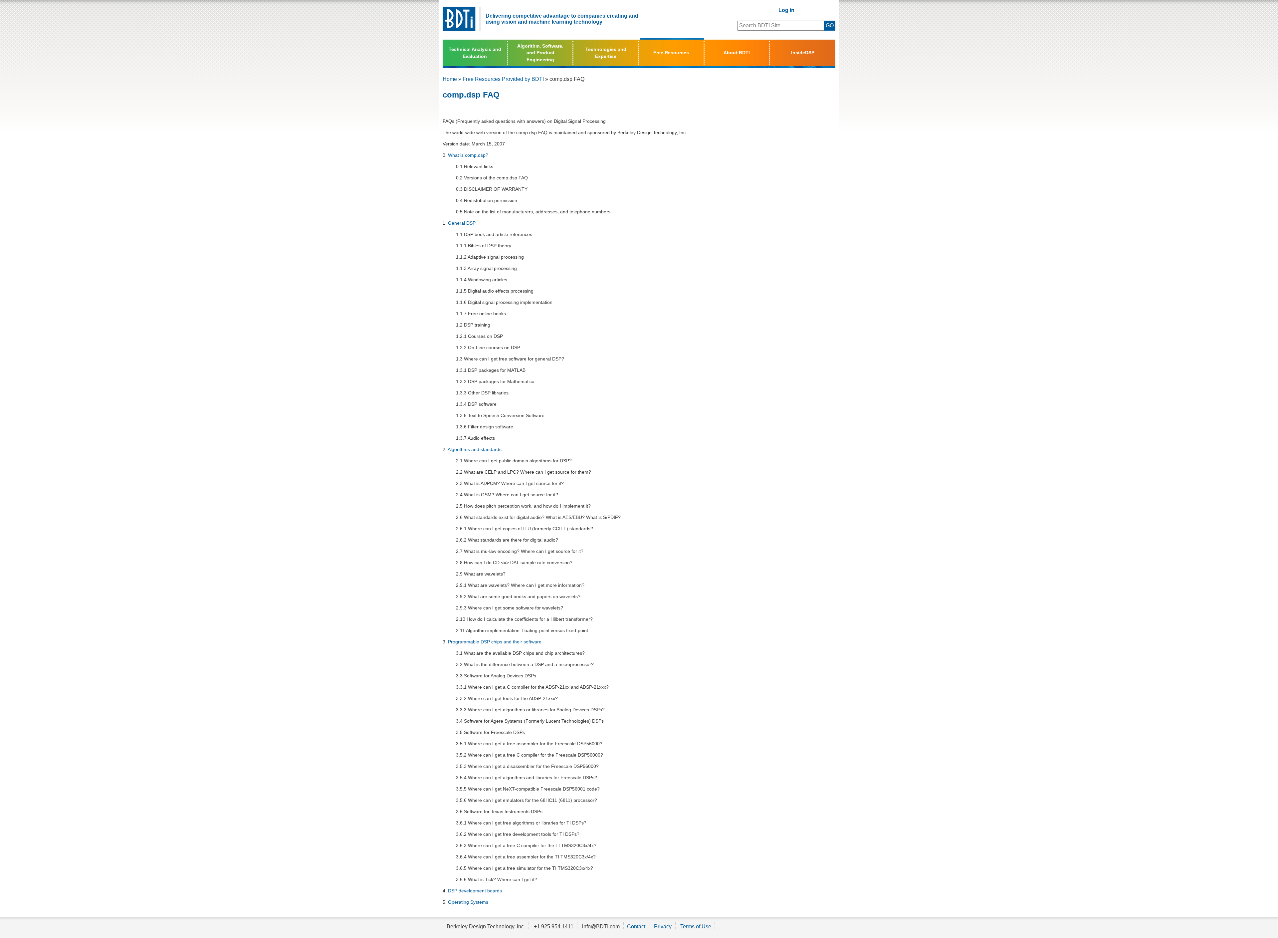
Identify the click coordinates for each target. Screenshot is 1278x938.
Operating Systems (468, 902)
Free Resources (671, 52)
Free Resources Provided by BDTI (503, 79)
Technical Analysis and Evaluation (475, 53)
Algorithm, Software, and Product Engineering (540, 52)
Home (450, 79)
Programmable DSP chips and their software (494, 641)
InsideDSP (802, 52)
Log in (786, 10)
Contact (636, 926)
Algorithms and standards (475, 449)
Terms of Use (695, 926)
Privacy (663, 926)
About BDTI (737, 52)
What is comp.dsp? (468, 155)
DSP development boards (475, 890)
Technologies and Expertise (605, 53)
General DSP (462, 223)
